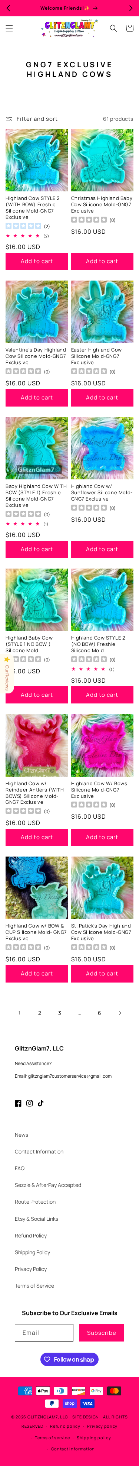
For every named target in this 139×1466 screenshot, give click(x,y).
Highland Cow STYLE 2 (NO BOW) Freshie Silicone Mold (98, 644)
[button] (9, 28)
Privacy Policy (31, 1268)
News (21, 1134)
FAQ (19, 1168)
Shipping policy (94, 1437)
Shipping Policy (32, 1252)
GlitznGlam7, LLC (47, 1417)
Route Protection (35, 1201)
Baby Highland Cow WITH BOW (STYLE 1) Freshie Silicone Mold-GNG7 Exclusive (36, 495)
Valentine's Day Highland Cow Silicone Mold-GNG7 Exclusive (36, 356)
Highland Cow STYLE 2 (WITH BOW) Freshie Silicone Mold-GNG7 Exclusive (33, 207)
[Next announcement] (131, 8)
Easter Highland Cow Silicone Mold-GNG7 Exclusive (96, 356)
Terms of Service (34, 1285)
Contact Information (39, 1151)
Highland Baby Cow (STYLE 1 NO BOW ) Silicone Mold (29, 644)
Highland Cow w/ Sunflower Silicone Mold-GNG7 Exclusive (102, 492)
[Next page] (120, 1013)
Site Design (85, 1417)
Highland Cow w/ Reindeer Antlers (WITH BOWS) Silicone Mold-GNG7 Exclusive (35, 793)
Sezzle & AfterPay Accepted (48, 1184)
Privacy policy (102, 1426)
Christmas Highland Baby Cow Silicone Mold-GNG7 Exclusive (102, 204)
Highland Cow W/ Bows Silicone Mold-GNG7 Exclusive (99, 789)
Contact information (73, 1449)
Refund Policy (31, 1235)
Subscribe (101, 1333)
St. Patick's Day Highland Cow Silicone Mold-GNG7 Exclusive (101, 932)
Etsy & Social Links (36, 1218)
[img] (23, 227)
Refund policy (65, 1426)
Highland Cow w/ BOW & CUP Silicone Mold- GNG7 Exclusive (36, 932)
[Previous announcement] (8, 8)
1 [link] (19, 1013)
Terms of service (52, 1437)
